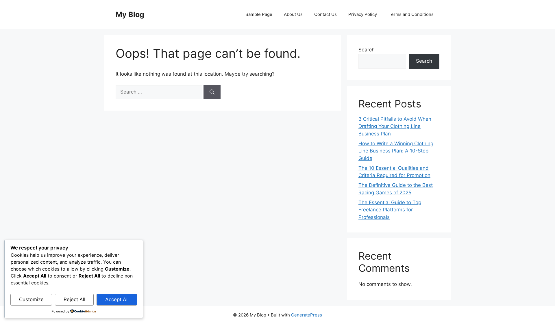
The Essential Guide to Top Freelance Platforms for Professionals (389, 210)
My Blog (130, 14)
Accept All (117, 299)
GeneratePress (306, 315)
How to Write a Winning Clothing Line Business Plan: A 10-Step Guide (395, 151)
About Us (293, 14)
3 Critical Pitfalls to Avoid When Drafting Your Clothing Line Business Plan (394, 126)
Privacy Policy (362, 14)
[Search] (212, 92)
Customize (31, 299)
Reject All (74, 299)
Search (366, 50)
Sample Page (258, 14)
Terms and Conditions (411, 14)
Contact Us (325, 14)
